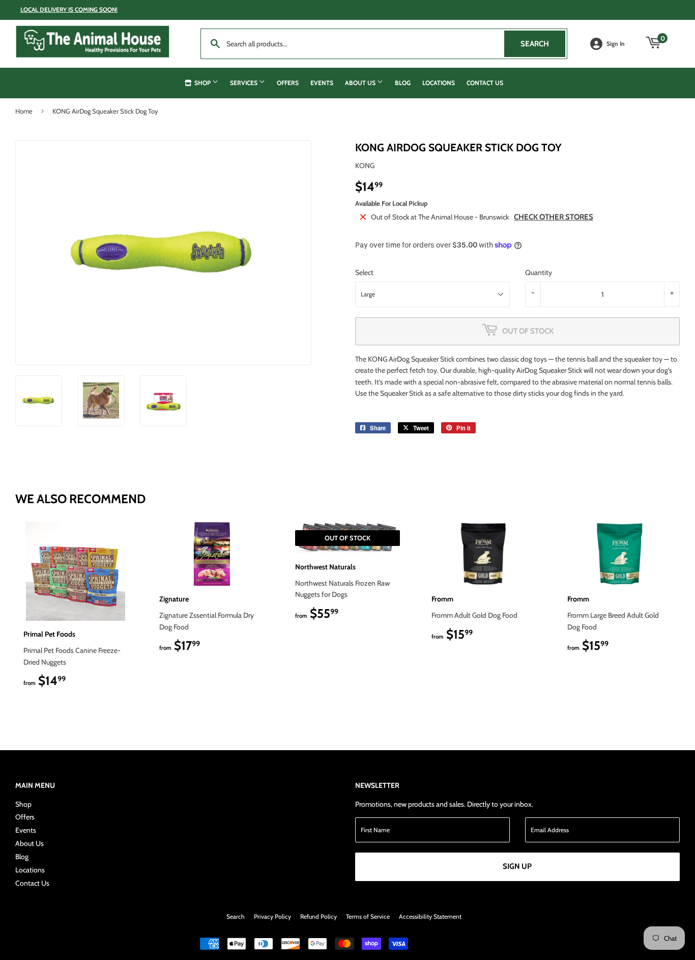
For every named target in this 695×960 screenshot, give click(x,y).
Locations (438, 83)
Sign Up (517, 866)
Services (244, 83)
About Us (361, 83)
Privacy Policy (272, 916)
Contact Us (485, 83)
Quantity (538, 272)
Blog (403, 83)
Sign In (615, 43)
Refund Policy (318, 916)
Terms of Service (368, 916)
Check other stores (553, 217)
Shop (202, 83)
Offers (288, 83)
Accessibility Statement (430, 916)
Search (542, 43)
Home (24, 111)
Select (364, 272)
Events (321, 83)
